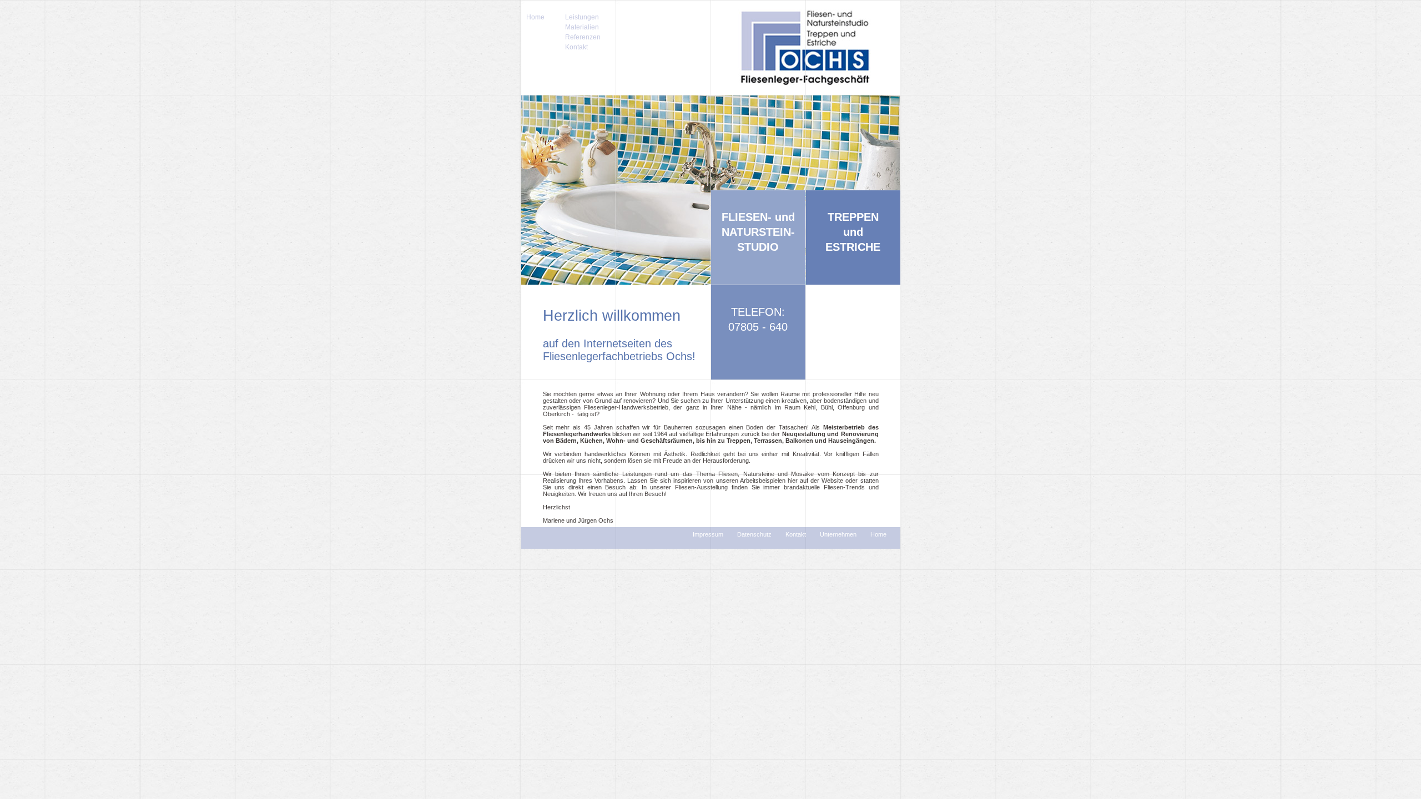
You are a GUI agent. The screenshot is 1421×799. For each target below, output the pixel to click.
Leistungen (582, 17)
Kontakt (576, 47)
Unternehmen (838, 534)
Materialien (582, 27)
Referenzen (583, 37)
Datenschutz (754, 534)
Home (535, 17)
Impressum (708, 534)
